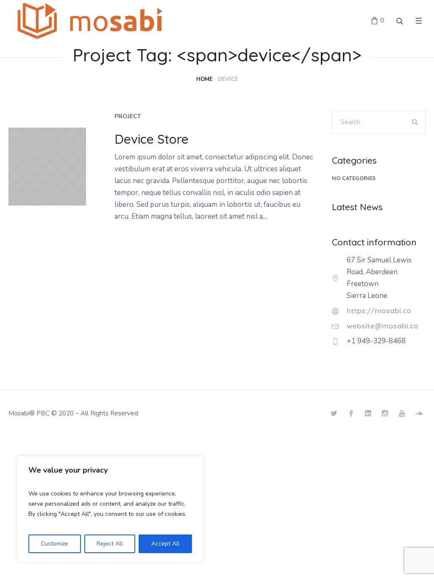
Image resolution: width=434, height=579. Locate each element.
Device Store (151, 139)
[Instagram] (384, 413)
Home (204, 79)
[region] (110, 509)
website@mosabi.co (382, 325)
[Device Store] (47, 166)
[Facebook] (351, 413)
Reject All (110, 544)
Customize (54, 544)
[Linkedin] (368, 413)
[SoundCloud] (418, 413)
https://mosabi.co (379, 310)
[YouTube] (401, 413)
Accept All (165, 544)
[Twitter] (334, 413)
